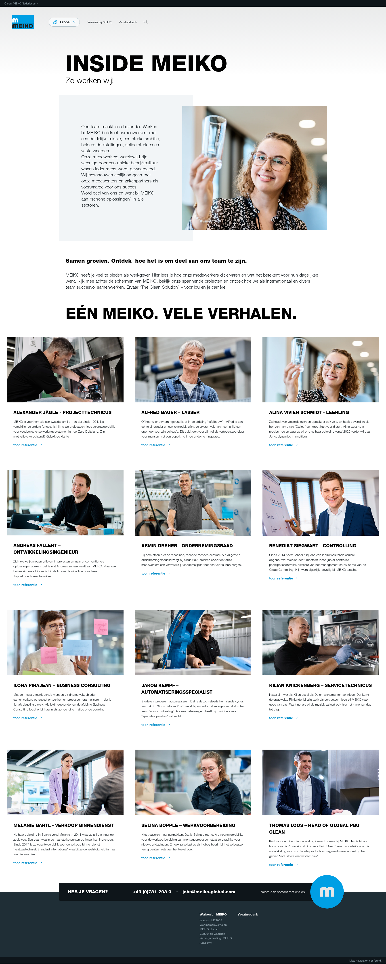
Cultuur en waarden (212, 933)
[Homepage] (23, 22)
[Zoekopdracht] (145, 22)
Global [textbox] (65, 22)
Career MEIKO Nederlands (20, 3)
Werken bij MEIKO (213, 914)
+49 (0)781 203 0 (152, 891)
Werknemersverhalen (213, 924)
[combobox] (64, 22)
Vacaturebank (248, 914)
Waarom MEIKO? (211, 920)
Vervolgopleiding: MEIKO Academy (216, 940)
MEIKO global (209, 929)
